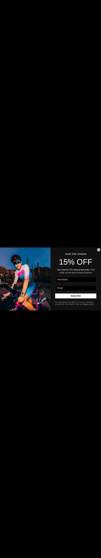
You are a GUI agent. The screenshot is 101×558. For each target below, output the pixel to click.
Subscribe (76, 296)
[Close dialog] (98, 250)
